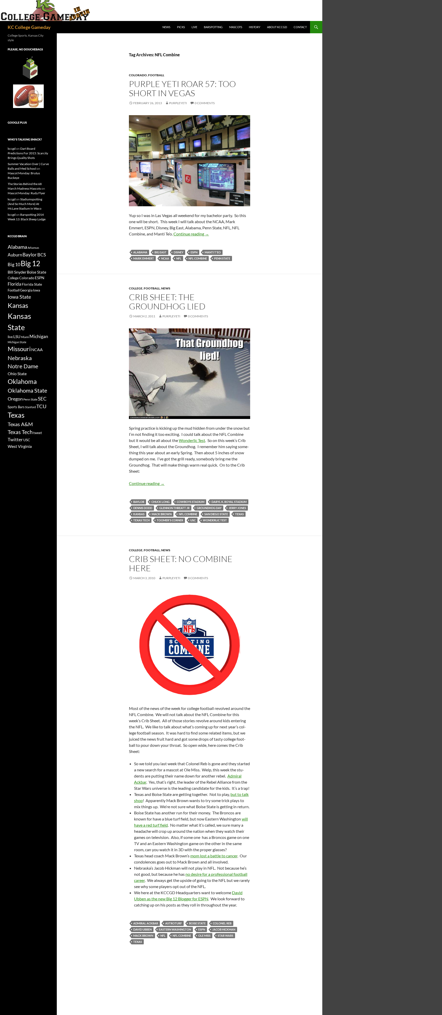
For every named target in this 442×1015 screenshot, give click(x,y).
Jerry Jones (237, 508)
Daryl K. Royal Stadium (229, 501)
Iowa (36, 290)
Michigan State (17, 342)
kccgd (12, 148)
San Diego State (216, 514)
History (254, 27)
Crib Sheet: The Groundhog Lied (167, 301)
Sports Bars (16, 407)
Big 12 (30, 263)
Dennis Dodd (142, 508)
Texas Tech (141, 520)
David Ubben (142, 929)
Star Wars (225, 935)
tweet (37, 433)
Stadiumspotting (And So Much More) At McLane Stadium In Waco (25, 203)
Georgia (26, 290)
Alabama (140, 252)
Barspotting (213, 27)
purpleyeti (178, 103)
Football (156, 75)
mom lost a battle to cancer (213, 855)
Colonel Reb (222, 923)
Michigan (38, 336)
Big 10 (14, 264)
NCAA (165, 258)
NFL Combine (198, 258)
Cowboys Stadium (190, 501)
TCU (41, 406)
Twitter (15, 439)
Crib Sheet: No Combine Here (181, 563)
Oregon (15, 399)
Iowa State (19, 297)
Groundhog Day (209, 508)
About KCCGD (277, 27)
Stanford (30, 407)
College (135, 288)
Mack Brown (162, 514)
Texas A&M (20, 424)
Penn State (222, 258)
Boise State (197, 923)
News (166, 27)
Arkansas (33, 247)
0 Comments (205, 103)
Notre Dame (23, 366)
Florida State (32, 284)
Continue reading (191, 233)
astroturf (173, 923)
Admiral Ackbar (145, 923)
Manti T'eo (213, 252)
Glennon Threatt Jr (174, 508)
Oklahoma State (27, 390)
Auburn (15, 254)
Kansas (139, 514)
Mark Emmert (143, 258)
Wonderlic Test (192, 440)
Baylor (138, 501)
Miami (25, 337)
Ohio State (17, 373)
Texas (239, 514)
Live (194, 27)
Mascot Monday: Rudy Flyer (26, 193)
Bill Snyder (17, 271)
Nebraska (20, 357)
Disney (178, 252)
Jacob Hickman (223, 929)
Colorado (138, 75)
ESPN (194, 252)
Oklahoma (22, 381)
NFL (178, 258)
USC (193, 520)
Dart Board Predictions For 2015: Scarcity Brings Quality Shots (28, 153)
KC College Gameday (29, 27)
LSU (16, 336)
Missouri (19, 348)
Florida (14, 284)
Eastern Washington (175, 929)
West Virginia (20, 446)
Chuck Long (160, 501)
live (10, 337)
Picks (181, 27)
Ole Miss (204, 935)
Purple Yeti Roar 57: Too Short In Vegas (182, 88)
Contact (300, 27)
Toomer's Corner (170, 520)
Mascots (235, 27)
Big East (160, 252)
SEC (42, 399)
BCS (41, 254)
